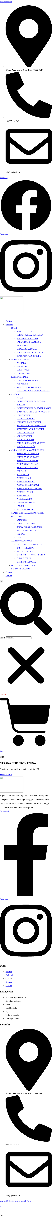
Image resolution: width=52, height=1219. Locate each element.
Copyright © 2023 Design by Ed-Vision (15, 1201)
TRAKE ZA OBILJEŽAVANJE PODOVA (33, 391)
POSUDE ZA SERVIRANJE (28, 485)
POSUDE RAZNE (24, 478)
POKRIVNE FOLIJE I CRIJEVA (30, 352)
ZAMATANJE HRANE (26, 502)
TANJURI (21, 506)
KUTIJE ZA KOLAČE (26, 509)
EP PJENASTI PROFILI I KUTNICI (31, 555)
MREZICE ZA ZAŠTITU (27, 551)
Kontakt (9, 576)
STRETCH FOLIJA (24, 331)
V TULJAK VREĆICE (26, 419)
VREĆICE (15, 394)
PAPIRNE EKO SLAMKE (27, 468)
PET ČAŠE (21, 471)
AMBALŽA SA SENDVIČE (28, 457)
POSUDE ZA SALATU (26, 482)
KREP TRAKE (23, 384)
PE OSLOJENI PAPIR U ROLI (23, 565)
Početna (9, 321)
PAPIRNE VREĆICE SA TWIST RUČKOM (34, 408)
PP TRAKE (21, 363)
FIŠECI (20, 398)
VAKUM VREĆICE (24, 436)
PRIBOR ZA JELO (24, 499)
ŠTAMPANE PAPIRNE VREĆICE (30, 429)
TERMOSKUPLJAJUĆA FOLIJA (30, 335)
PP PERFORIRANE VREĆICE (29, 422)
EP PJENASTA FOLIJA (26, 562)
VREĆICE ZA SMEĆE (26, 447)
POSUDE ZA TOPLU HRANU (29, 489)
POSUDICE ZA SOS (25, 492)
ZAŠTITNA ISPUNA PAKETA (29, 544)
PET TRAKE (22, 366)
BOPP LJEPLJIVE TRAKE (28, 380)
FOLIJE (14, 328)
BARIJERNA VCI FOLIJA (27, 339)
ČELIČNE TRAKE (24, 373)
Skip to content (6, 2)
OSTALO (20, 537)
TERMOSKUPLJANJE (26, 523)
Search (2, 638)
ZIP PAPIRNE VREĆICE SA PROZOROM (34, 412)
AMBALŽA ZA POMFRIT (27, 461)
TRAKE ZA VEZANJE (20, 359)
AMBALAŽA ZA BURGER (28, 454)
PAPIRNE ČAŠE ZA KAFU (28, 464)
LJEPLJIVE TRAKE (19, 377)
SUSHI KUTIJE (23, 495)
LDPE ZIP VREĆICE (25, 433)
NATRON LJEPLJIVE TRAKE (29, 387)
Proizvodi (9, 325)
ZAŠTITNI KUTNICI (25, 548)
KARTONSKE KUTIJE (20, 569)
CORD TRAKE (23, 370)
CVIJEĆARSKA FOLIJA (27, 349)
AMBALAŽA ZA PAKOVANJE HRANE (27, 450)
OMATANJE (22, 520)
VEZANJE (21, 534)
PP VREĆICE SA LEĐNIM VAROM (31, 426)
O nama (9, 572)
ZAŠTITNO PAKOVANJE (21, 541)
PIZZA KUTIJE (23, 475)
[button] (26, 609)
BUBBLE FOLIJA (24, 558)
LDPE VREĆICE (24, 415)
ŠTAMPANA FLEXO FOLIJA (29, 356)
